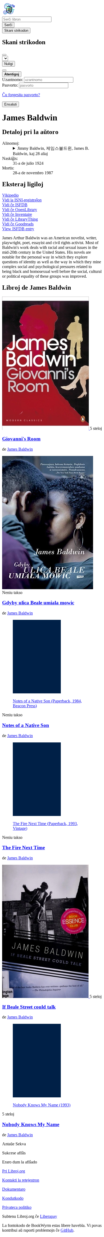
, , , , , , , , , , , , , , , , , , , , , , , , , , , (57, 151)
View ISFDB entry (18, 229)
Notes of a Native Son (25, 725)
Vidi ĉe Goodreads (18, 224)
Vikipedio (10, 195)
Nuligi (8, 64)
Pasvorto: (10, 85)
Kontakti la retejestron (20, 1180)
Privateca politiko (16, 1207)
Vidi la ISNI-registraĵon (22, 200)
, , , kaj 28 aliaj (51, 151)
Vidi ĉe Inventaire (17, 214)
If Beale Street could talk (29, 1007)
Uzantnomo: (12, 79)
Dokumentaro (13, 1189)
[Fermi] (4, 55)
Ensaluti (10, 104)
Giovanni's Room (21, 439)
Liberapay (48, 1216)
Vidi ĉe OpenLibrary (19, 209)
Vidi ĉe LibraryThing (20, 219)
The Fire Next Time (23, 847)
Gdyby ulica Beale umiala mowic (38, 602)
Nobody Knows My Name (30, 1124)
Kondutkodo (12, 1198)
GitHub (67, 1230)
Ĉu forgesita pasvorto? (21, 94)
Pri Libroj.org (13, 1171)
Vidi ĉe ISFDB (14, 205)
